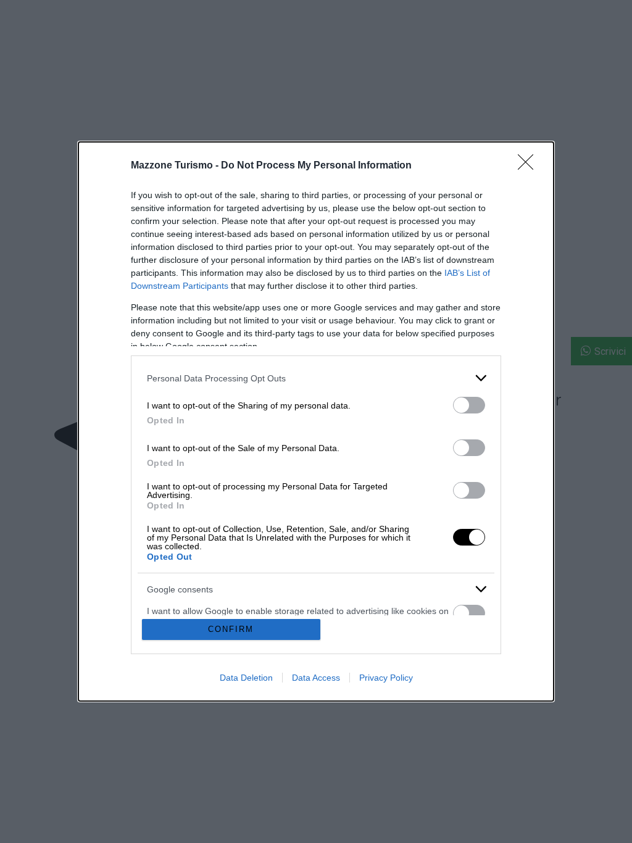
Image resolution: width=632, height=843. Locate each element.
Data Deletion (246, 678)
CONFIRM (231, 629)
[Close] (529, 166)
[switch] (469, 405)
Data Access (316, 678)
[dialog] (316, 421)
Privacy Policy (386, 678)
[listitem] (316, 378)
